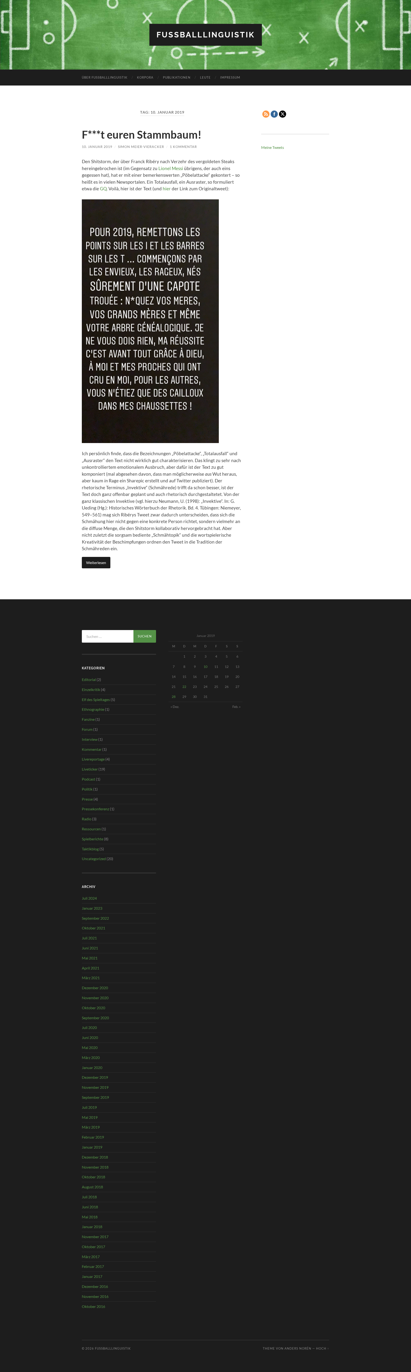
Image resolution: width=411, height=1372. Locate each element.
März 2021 (91, 977)
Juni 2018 (90, 1207)
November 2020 (95, 997)
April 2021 (90, 968)
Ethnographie (93, 709)
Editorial (89, 679)
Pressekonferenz (95, 809)
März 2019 (91, 1127)
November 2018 (95, 1167)
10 (205, 667)
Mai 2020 (90, 1047)
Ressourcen (91, 829)
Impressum (230, 77)
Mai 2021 (90, 958)
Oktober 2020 (93, 1007)
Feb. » (236, 707)
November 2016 (95, 1296)
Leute (205, 77)
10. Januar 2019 (97, 147)
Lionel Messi (170, 168)
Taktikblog (90, 849)
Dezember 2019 (95, 1077)
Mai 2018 (90, 1217)
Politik (87, 789)
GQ (103, 188)
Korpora (145, 77)
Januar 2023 (92, 908)
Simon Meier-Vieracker (141, 147)
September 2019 (95, 1097)
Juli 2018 (89, 1197)
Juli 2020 (89, 1027)
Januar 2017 (92, 1276)
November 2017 (95, 1236)
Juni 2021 (90, 948)
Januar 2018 (92, 1226)
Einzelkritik (91, 689)
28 (174, 697)
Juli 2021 (89, 938)
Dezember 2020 (95, 987)
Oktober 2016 (93, 1306)
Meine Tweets (272, 147)
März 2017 (91, 1256)
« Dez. (175, 707)
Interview (90, 739)
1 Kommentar (183, 147)
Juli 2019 (89, 1107)
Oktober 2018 (93, 1177)
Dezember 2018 (95, 1157)
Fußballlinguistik (206, 34)
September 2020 (95, 1017)
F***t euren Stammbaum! (141, 134)
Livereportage (93, 759)
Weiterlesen (96, 562)
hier (167, 188)
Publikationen (177, 77)
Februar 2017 (93, 1266)
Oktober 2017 (93, 1246)
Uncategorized (94, 858)
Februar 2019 (93, 1137)
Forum (87, 729)
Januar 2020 (92, 1067)
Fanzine (88, 719)
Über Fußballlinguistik (104, 77)
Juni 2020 (90, 1037)
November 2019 (95, 1087)
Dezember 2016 (95, 1286)
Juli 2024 (89, 898)
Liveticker (90, 769)
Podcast (88, 779)
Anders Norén (297, 1348)
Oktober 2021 (93, 928)
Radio (86, 819)
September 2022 (95, 918)
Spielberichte (92, 839)
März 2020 (91, 1057)
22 (184, 687)
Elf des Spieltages (96, 699)
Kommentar (92, 749)
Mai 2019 (90, 1117)
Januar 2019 (92, 1147)
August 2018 (92, 1187)
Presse (87, 799)
